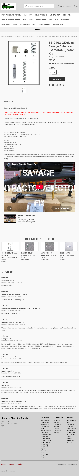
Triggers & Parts (44, 25)
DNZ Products (71, 428)
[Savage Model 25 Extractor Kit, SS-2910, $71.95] (49, 246)
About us (57, 420)
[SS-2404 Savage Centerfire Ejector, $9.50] (68, 246)
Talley (69, 436)
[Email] (53, 84)
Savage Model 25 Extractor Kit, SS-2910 (48, 254)
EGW (68, 422)
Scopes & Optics (40, 20)
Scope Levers (5, 25)
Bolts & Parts (28, 15)
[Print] (57, 84)
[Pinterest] (64, 84)
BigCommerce (12, 471)
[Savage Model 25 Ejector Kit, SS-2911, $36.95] (29, 246)
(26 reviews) (60, 63)
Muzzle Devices (28, 20)
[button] (69, 63)
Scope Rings (65, 20)
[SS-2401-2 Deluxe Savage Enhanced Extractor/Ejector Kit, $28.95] (10, 246)
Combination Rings (41, 15)
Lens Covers (67, 15)
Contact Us (57, 430)
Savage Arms (71, 430)
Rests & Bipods (53, 20)
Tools (34, 25)
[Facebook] (50, 84)
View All (69, 443)
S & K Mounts (71, 434)
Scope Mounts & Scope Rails (10, 20)
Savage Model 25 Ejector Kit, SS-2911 (28, 254)
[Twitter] (60, 84)
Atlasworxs (70, 441)
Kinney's (69, 438)
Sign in (62, 6)
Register (68, 6)
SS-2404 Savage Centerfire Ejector (67, 254)
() (77, 6)
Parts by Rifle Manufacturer (11, 15)
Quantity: (52, 68)
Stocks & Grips (25, 25)
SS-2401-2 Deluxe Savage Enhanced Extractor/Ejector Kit (9, 255)
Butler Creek (71, 432)
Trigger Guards (58, 25)
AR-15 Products (55, 15)
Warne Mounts (71, 420)
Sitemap (56, 432)
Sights (15, 25)
